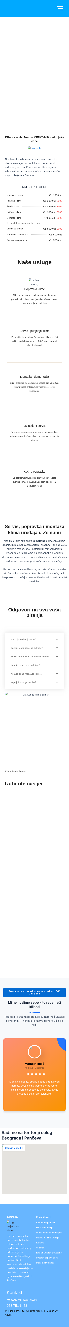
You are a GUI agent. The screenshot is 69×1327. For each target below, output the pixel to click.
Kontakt (40, 1242)
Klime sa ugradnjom (45, 1222)
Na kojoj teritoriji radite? (24, 639)
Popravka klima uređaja (47, 1237)
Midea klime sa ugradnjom (49, 1232)
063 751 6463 (34, 94)
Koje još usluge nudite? (23, 682)
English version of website (49, 1252)
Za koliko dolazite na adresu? (27, 648)
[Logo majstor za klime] (15, 1226)
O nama (40, 1247)
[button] (34, 639)
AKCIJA (12, 1217)
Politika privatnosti (45, 1262)
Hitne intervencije (44, 1227)
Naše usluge (35, 262)
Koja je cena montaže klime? (26, 673)
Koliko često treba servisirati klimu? (30, 656)
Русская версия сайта (47, 1257)
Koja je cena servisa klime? (25, 665)
